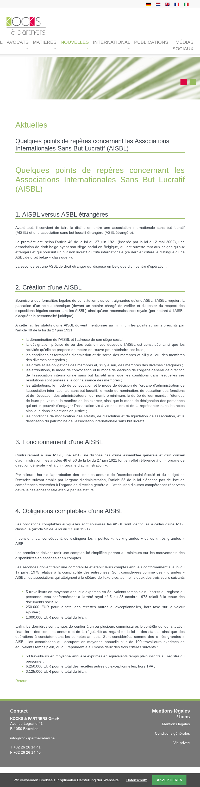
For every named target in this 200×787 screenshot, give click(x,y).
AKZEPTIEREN (169, 780)
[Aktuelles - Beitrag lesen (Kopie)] (157, 4)
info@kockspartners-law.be (32, 738)
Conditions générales (172, 733)
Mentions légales (176, 724)
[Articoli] (186, 4)
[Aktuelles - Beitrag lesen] (148, 4)
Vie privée (181, 743)
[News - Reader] (167, 4)
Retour (21, 681)
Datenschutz (136, 780)
